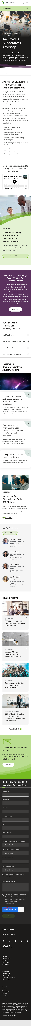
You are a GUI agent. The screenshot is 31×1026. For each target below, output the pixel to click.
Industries (5, 987)
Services (15, 33)
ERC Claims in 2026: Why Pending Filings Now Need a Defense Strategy (15, 623)
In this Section (6, 8)
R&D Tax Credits (8, 335)
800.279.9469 (11, 934)
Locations (5, 960)
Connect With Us (10, 533)
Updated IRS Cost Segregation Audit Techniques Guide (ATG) (13, 654)
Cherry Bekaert (6, 33)
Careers (4, 995)
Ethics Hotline (6, 980)
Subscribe (8, 765)
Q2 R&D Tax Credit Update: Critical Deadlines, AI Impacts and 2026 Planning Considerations (15, 717)
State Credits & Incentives (11, 348)
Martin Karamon (15, 539)
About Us (5, 956)
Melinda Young (15, 564)
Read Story (9, 518)
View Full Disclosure (7, 1015)
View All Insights (14, 729)
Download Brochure (15, 256)
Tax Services (6, 35)
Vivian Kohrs (14, 552)
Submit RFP (6, 974)
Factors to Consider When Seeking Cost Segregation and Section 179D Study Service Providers (12, 430)
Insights (4, 993)
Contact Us (5, 971)
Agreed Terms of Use (8, 978)
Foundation (5, 962)
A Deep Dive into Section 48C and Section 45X (12, 456)
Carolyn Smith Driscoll (15, 578)
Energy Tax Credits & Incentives (13, 341)
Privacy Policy (6, 976)
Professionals (6, 958)
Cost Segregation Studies (11, 354)
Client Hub (5, 964)
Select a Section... (20, 73)
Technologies (6, 991)
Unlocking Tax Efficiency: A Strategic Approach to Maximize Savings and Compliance (12, 400)
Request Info (15, 309)
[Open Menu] (28, 3)
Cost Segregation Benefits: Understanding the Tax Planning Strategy (14, 685)
